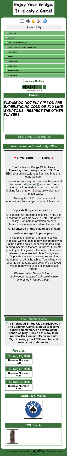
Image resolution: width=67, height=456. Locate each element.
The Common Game (34, 319)
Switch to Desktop (34, 81)
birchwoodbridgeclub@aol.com (29, 184)
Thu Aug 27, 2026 (18, 356)
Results (10, 57)
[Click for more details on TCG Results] (33, 436)
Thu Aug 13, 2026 (18, 381)
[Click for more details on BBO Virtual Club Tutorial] (34, 139)
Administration (13, 71)
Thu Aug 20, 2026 (18, 369)
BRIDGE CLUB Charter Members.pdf (21, 47)
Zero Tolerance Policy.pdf (17, 43)
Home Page (11, 33)
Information (12, 52)
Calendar (11, 38)
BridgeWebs (12, 75)
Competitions (12, 61)
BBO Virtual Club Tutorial (34, 136)
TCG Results (33, 425)
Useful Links (12, 66)
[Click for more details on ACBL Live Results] (33, 410)
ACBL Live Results (33, 395)
